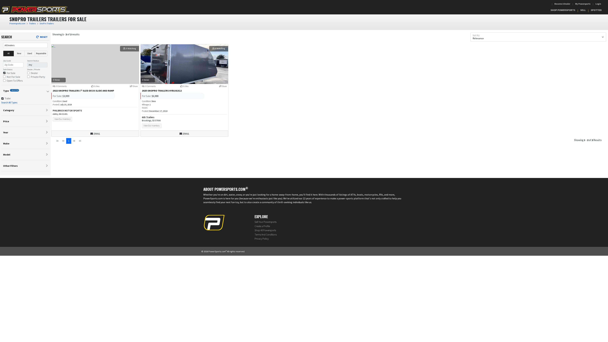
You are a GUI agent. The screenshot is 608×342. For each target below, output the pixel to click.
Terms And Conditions (266, 234)
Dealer (34, 73)
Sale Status (7, 69)
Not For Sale (13, 76)
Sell (583, 10)
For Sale (11, 73)
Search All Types (9, 102)
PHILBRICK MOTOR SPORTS (67, 110)
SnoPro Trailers (47, 23)
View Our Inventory (62, 119)
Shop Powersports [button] (563, 10)
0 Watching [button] (131, 48)
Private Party (38, 76)
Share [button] (135, 86)
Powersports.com (17, 23)
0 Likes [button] (96, 86)
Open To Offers (15, 80)
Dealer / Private (33, 69)
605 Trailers (148, 117)
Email (97, 133)
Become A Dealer (562, 4)
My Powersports (582, 4)
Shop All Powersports (265, 230)
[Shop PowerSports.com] (35, 9)
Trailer (8, 98)
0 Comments (61, 86)
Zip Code (7, 61)
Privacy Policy (262, 238)
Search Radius (33, 61)
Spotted (596, 10)
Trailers (32, 23)
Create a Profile (262, 226)
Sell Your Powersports (265, 221)
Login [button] (598, 4)
